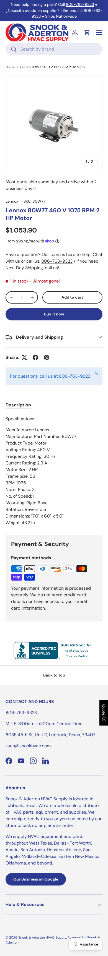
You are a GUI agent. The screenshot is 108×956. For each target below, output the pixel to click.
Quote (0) (103, 712)
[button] (87, 33)
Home (10, 67)
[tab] (18, 405)
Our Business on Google (35, 879)
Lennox (12, 201)
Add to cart (72, 297)
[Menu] (99, 33)
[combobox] (54, 49)
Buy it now (54, 314)
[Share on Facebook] (35, 357)
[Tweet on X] (24, 357)
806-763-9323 (80, 4)
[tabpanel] (54, 471)
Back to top (54, 675)
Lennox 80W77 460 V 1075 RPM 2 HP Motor (53, 67)
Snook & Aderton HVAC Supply (42, 937)
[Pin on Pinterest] (46, 357)
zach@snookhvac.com (28, 746)
